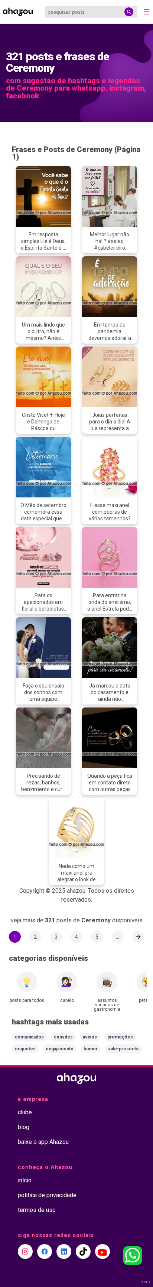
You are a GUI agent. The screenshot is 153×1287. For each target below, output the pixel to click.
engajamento (60, 1048)
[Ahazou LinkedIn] (63, 1251)
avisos (90, 1037)
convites (63, 1037)
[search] (128, 11)
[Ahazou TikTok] (83, 1251)
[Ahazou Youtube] (102, 1251)
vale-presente (123, 1048)
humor (91, 1048)
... (117, 937)
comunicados (29, 1037)
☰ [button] (146, 11)
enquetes (25, 1048)
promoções (120, 1037)
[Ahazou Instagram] (25, 1251)
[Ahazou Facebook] (44, 1251)
